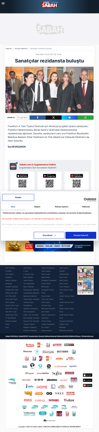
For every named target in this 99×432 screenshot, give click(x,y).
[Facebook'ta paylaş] (38, 117)
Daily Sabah (19, 336)
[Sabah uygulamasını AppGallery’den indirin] (77, 181)
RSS (25, 336)
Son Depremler (28, 283)
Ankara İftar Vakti (11, 293)
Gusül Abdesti (64, 287)
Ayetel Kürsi (45, 277)
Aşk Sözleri (45, 312)
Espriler (62, 271)
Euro (7, 327)
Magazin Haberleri (30, 327)
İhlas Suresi (63, 277)
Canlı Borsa (27, 268)
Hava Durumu (28, 280)
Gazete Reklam (45, 336)
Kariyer (91, 336)
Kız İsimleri (45, 327)
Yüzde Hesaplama (48, 268)
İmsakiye (8, 283)
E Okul (25, 271)
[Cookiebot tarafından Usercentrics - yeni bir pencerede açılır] (85, 200)
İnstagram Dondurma (48, 280)
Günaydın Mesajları (66, 321)
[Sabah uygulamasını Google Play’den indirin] (50, 181)
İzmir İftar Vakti (10, 296)
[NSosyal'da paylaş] (70, 117)
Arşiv (36, 336)
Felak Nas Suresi (47, 299)
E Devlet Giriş (28, 274)
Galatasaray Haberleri (31, 290)
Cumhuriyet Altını (11, 315)
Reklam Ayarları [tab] (61, 207)
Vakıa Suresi (63, 268)
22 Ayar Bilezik (10, 318)
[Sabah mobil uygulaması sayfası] (14, 166)
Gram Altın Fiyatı (11, 299)
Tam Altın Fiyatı (11, 312)
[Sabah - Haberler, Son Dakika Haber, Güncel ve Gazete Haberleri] (49, 5)
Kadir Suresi (63, 283)
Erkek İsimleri (46, 321)
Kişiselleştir (48, 235)
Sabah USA (9, 336)
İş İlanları (8, 271)
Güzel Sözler (46, 283)
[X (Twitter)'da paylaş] (54, 117)
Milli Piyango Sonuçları (31, 318)
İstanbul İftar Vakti (11, 290)
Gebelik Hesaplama (30, 308)
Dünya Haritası (46, 330)
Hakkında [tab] (86, 207)
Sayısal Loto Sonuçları (31, 321)
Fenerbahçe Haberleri (31, 293)
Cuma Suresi (45, 271)
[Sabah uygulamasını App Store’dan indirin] (22, 181)
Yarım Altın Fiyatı (11, 308)
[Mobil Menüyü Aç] (3, 3)
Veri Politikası (10, 268)
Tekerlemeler (64, 274)
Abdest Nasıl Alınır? (48, 315)
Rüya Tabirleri (28, 277)
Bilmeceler (45, 287)
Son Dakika (9, 274)
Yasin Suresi (45, 274)
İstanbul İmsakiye (11, 287)
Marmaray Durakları (66, 330)
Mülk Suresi (63, 280)
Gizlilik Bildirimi (69, 336)
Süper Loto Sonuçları (31, 315)
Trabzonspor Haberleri (31, 299)
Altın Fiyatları (10, 302)
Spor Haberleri (28, 287)
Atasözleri (45, 318)
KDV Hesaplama (29, 312)
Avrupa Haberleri (21, 48)
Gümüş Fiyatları (11, 321)
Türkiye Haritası (29, 324)
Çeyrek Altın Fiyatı (12, 305)
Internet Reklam (57, 336)
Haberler (8, 48)
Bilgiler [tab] (37, 207)
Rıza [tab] (13, 207)
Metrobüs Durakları (48, 308)
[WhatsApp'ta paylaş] (86, 117)
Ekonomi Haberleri (30, 330)
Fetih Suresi (45, 302)
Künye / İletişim (82, 336)
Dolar (7, 324)
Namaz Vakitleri (11, 280)
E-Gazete (30, 336)
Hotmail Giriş (46, 305)
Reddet (18, 197)
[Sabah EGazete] (85, 299)
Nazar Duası (45, 296)
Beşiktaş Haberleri (30, 296)
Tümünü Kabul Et (80, 235)
